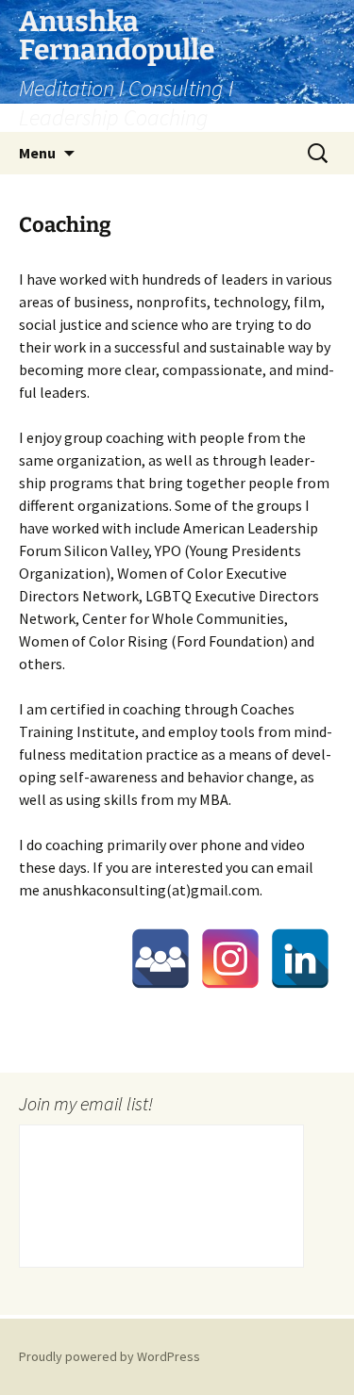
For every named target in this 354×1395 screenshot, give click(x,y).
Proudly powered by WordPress (109, 1356)
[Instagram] (230, 958)
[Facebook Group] (160, 958)
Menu (37, 152)
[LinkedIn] (300, 958)
